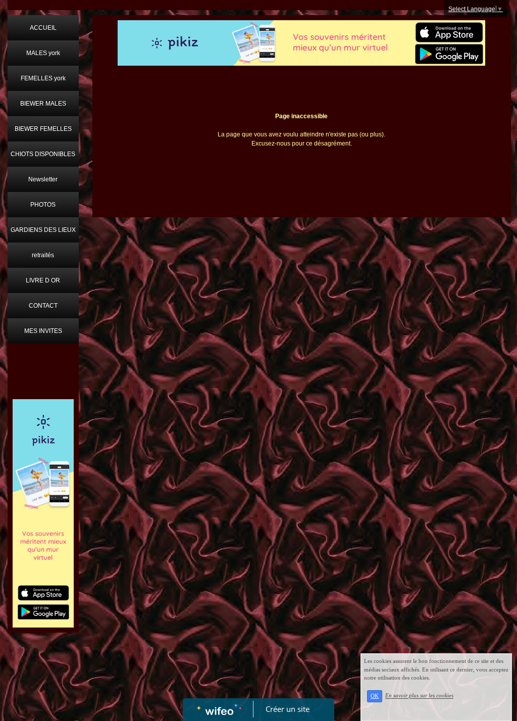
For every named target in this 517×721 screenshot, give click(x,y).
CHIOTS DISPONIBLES (43, 154)
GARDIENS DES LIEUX (43, 229)
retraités (43, 255)
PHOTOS (43, 204)
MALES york (43, 53)
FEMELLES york (43, 78)
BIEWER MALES (43, 103)
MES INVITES (43, 330)
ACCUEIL (43, 27)
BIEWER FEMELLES (43, 128)
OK (375, 696)
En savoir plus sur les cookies (419, 696)
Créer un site (287, 709)
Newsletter (43, 179)
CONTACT (43, 305)
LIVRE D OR (43, 280)
